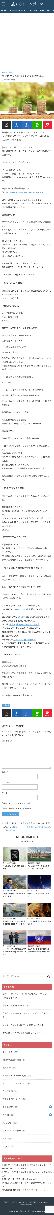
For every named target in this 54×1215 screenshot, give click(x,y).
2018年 (25, 609)
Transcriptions (45, 10)
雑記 (7, 1138)
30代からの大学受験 (13, 1060)
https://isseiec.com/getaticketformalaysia (24, 192)
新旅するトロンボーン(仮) (17, 1075)
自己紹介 (4, 10)
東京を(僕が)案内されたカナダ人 (24, 624)
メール (6, 782)
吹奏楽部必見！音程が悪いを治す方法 (19, 1179)
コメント (7, 741)
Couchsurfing (45, 358)
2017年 (16, 609)
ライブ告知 (9, 1091)
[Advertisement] (27, 41)
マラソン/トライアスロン (16, 1083)
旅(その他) (9, 1123)
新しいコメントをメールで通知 (17, 803)
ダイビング (10, 1052)
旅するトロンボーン (27, 4)
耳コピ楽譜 (33, 10)
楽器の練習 (10, 1107)
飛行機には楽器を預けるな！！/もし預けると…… (25, 1190)
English (8, 1146)
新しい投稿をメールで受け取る (17, 809)
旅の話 (7, 705)
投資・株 (9, 1067)
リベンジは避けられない (24, 639)
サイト (5, 793)
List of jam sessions (26, 1204)
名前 (5, 772)
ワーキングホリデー (13, 1130)
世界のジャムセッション (18, 10)
